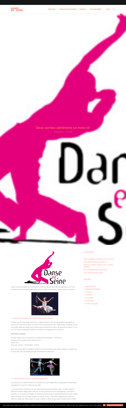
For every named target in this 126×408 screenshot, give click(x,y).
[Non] (124, 405)
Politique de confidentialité (114, 405)
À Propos (83, 9)
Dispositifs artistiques (68, 9)
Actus (108, 9)
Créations (51, 9)
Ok (104, 405)
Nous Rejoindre (95, 9)
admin (71, 132)
